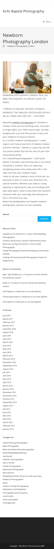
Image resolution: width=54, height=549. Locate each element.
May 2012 (7, 415)
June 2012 (7, 412)
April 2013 (7, 382)
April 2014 (7, 352)
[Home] (4, 46)
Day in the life (8, 462)
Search (6, 214)
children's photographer (13, 459)
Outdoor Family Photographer (16, 486)
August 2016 (8, 332)
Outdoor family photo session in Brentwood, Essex (24, 240)
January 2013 (8, 389)
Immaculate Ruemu (11, 296)
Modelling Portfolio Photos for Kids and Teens (22, 476)
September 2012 (10, 402)
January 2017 (8, 325)
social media (8, 496)
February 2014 (9, 359)
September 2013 (10, 365)
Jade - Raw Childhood (12, 274)
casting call (7, 456)
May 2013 (7, 379)
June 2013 (7, 375)
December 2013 (9, 362)
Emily (5, 283)
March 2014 (8, 355)
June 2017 (7, 315)
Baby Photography (11, 446)
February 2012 (9, 425)
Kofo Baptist (8, 291)
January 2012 (8, 429)
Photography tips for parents (15, 493)
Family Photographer (12, 466)
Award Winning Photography (15, 442)
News (5, 483)
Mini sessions (8, 472)
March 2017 (8, 319)
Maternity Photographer (13, 469)
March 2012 (8, 422)
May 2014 (7, 349)
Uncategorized (9, 503)
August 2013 (8, 369)
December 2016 (9, 329)
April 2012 (7, 419)
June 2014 (7, 345)
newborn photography (23, 122)
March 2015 (8, 342)
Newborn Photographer (13, 479)
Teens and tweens (10, 499)
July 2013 (6, 372)
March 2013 (8, 385)
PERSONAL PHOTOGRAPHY (14, 489)
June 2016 (7, 335)
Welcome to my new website (28, 291)
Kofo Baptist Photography (23, 11)
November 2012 (9, 395)
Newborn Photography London (20, 46)
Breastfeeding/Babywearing (14, 452)
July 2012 (6, 409)
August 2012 (8, 405)
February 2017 (9, 322)
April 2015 (7, 339)
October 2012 (8, 399)
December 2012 (9, 392)
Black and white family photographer (18, 449)
